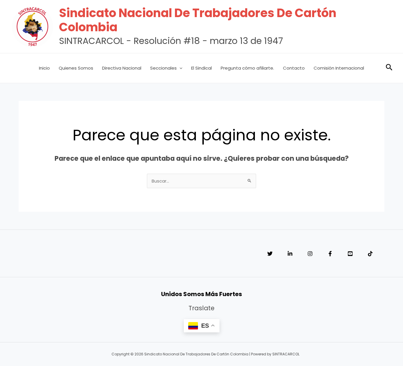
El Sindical (201, 68)
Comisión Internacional (339, 68)
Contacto (294, 68)
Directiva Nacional (121, 68)
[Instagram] (310, 253)
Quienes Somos (76, 68)
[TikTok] (370, 253)
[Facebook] (330, 253)
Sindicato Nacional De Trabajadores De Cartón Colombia (197, 20)
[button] (179, 68)
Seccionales (163, 68)
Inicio (44, 68)
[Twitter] (270, 253)
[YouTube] (350, 253)
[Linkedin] (290, 253)
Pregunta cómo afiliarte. (247, 68)
